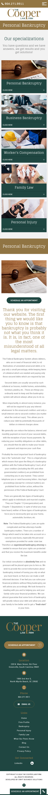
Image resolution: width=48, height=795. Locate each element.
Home (24, 718)
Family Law (24, 734)
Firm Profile (24, 722)
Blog (24, 742)
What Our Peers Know (24, 738)
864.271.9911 (24, 697)
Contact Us (24, 747)
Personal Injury (24, 730)
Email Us (26, 704)
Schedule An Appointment (24, 300)
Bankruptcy (24, 726)
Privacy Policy (24, 751)
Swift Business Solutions (30, 779)
